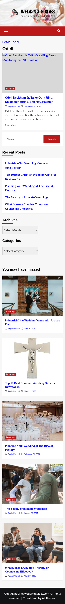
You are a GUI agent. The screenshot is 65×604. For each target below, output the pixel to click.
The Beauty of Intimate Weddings (26, 197)
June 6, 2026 (29, 329)
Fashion (10, 89)
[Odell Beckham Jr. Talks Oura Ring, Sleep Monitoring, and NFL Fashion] (32, 73)
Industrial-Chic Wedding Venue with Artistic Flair (28, 165)
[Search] (59, 31)
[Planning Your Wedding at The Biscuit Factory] (32, 421)
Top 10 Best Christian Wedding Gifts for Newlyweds (30, 177)
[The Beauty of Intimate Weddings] (32, 484)
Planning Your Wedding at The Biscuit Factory (29, 188)
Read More (10, 125)
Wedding (10, 311)
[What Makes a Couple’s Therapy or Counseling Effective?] (32, 543)
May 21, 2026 (30, 391)
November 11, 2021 (32, 106)
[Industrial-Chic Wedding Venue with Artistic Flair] (32, 296)
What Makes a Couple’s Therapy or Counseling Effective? (27, 206)
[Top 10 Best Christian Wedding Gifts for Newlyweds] (32, 358)
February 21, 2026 (32, 454)
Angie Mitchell (14, 106)
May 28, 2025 (30, 576)
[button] (6, 30)
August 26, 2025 (31, 513)
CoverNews (30, 598)
